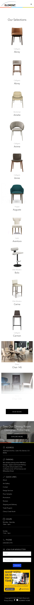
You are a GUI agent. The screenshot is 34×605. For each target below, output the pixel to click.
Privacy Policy (8, 600)
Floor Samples (7, 494)
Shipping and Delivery (10, 504)
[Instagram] (17, 600)
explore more (17, 437)
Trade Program (7, 508)
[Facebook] (14, 600)
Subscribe (17, 565)
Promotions (6, 497)
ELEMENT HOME (24, 600)
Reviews (5, 501)
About (5, 480)
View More (17, 412)
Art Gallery (6, 483)
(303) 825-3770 (7, 543)
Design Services (8, 490)
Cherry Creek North (9, 511)
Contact (5, 487)
